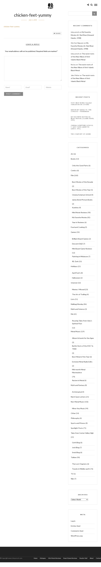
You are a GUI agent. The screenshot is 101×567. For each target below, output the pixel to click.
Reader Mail (83, 558)
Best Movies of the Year (81, 190)
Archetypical (77, 392)
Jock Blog (75, 447)
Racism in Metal (78, 380)
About (91, 558)
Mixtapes (43, 558)
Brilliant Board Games (80, 239)
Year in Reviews (78, 222)
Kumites (75, 207)
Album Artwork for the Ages (83, 338)
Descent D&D (77, 244)
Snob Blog (76, 452)
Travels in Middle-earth (81, 469)
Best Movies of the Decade (82, 182)
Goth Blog (76, 442)
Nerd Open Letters (78, 397)
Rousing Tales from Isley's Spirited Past (82, 322)
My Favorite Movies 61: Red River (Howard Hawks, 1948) (82, 35)
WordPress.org (77, 536)
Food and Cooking (78, 227)
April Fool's (76, 273)
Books (73, 159)
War (72, 479)
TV (72, 474)
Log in (73, 521)
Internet (74, 283)
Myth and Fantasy (77, 385)
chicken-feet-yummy (12, 26)
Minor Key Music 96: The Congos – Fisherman (81, 110)
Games (73, 232)
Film (72, 175)
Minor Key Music (78, 408)
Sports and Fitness (78, 423)
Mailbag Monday (77, 304)
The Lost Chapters (79, 464)
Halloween (76, 278)
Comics (73, 170)
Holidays (74, 266)
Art (72, 154)
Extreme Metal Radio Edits (82, 362)
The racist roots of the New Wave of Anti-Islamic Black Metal (82, 57)
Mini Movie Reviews (79, 212)
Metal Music (75, 331)
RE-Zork (75, 261)
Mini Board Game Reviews (82, 249)
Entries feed (75, 526)
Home (35, 558)
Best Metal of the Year (80, 357)
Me (72, 314)
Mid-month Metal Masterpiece (78, 371)
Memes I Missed (78, 289)
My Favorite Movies (79, 217)
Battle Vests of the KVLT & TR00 (82, 347)
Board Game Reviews (70, 558)
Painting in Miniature (80, 256)
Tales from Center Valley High (82, 433)
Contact (98, 558)
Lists (73, 299)
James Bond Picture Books (82, 200)
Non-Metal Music (77, 402)
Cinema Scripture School (81, 195)
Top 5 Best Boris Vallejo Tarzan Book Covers (81, 103)
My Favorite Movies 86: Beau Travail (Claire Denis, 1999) (82, 118)
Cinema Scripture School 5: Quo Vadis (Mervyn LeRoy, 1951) (82, 127)
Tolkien (73, 457)
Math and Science (77, 309)
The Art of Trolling (79, 294)
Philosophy (75, 418)
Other (73, 413)
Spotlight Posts (77, 428)
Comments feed (77, 531)
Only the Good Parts (80, 165)
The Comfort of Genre (81, 134)
